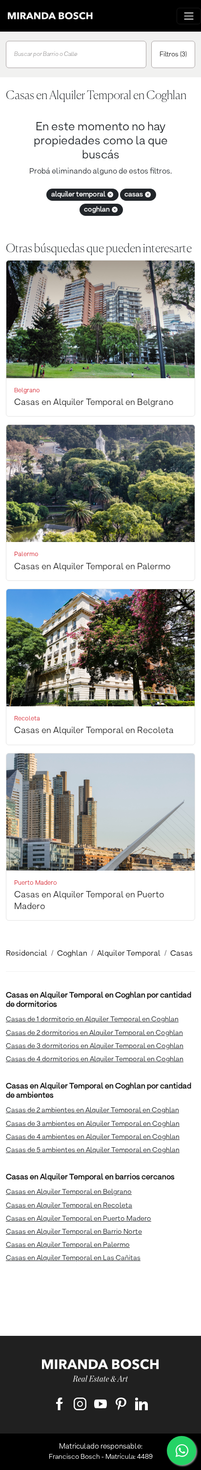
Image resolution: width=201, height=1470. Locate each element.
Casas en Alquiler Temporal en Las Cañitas (73, 1258)
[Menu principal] (189, 16)
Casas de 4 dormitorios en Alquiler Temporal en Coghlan (94, 1059)
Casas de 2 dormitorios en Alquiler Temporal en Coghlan (94, 1033)
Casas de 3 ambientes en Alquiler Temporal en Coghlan (93, 1123)
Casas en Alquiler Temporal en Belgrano (69, 1192)
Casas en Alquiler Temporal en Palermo (68, 1245)
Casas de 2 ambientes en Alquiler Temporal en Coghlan (92, 1110)
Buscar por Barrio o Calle (46, 54)
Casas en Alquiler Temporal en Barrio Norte (74, 1231)
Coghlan (72, 954)
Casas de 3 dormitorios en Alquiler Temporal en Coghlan (94, 1046)
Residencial (26, 954)
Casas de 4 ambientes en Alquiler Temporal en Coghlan (93, 1137)
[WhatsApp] (181, 1450)
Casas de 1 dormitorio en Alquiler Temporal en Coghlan (92, 1019)
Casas (181, 954)
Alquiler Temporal (129, 954)
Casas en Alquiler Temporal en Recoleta (69, 1205)
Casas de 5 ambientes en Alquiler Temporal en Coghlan (93, 1150)
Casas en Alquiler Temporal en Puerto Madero (78, 1218)
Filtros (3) (173, 54)
